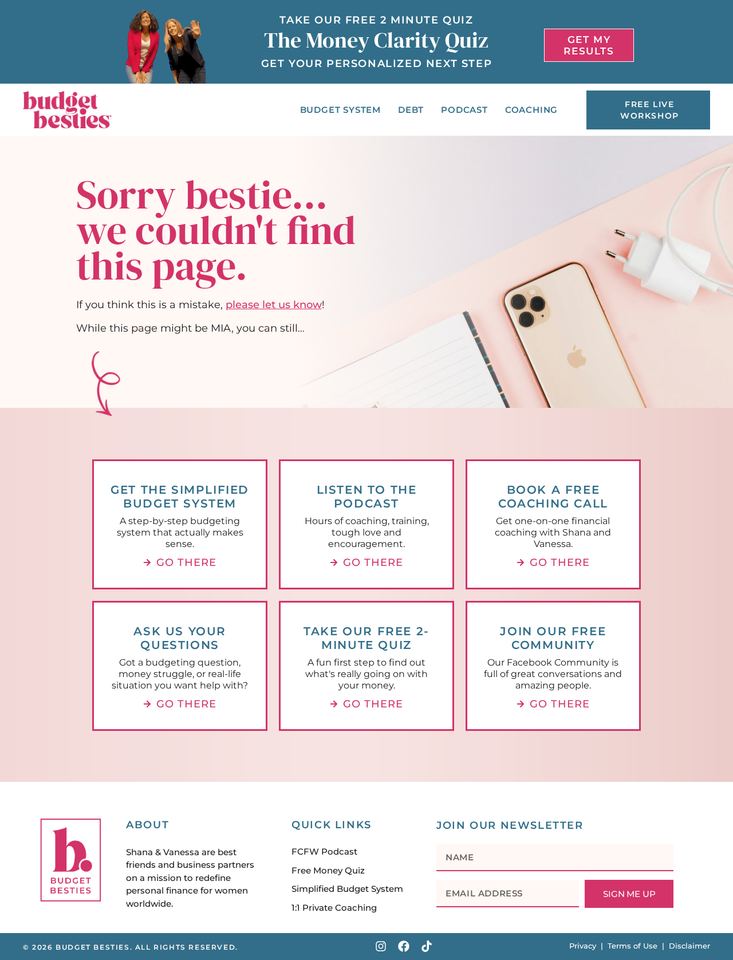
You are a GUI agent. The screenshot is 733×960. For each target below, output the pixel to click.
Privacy (582, 945)
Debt (411, 109)
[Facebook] (403, 946)
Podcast (464, 109)
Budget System (340, 109)
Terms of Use (632, 945)
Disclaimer (689, 945)
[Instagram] (381, 946)
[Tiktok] (426, 946)
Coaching (531, 109)
